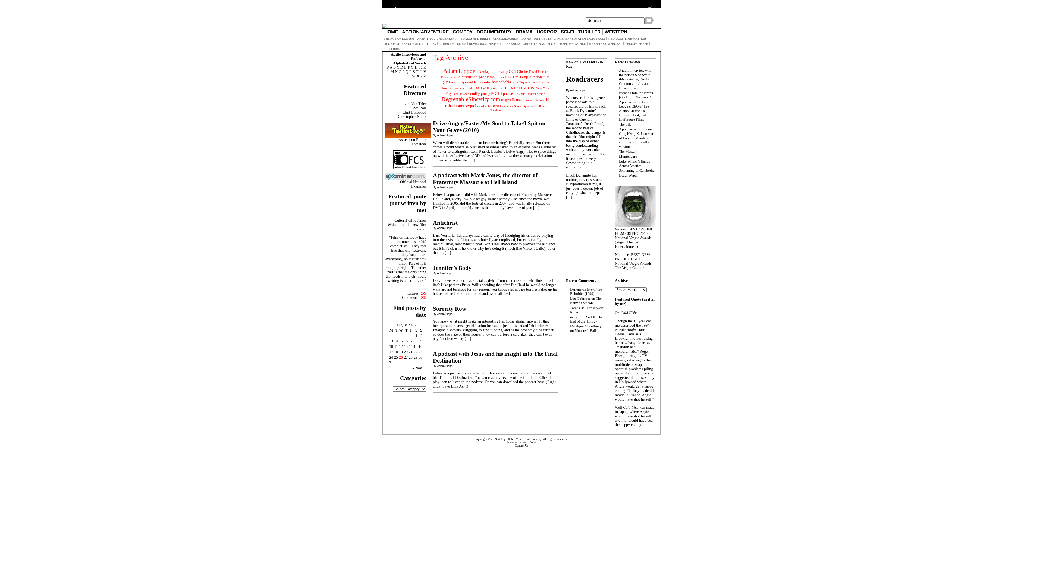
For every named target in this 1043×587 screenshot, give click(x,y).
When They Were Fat (605, 43)
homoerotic (482, 82)
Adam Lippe (457, 71)
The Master (627, 151)
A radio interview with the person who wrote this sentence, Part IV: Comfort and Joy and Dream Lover (635, 79)
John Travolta (540, 82)
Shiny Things (534, 43)
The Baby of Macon (586, 300)
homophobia (501, 82)
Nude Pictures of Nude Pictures (410, 43)
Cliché (522, 71)
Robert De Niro (535, 100)
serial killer (484, 106)
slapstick (507, 106)
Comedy (463, 32)
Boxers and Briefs (475, 38)
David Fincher (538, 71)
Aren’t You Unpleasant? (437, 38)
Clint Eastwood (414, 112)
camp (503, 72)
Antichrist (445, 223)
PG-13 (496, 93)
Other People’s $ (452, 43)
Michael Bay (484, 88)
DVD (517, 77)
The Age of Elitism (399, 38)
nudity (475, 94)
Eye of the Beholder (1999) (586, 291)
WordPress (529, 442)
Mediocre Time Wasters (627, 38)
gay (445, 81)
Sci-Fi (567, 32)
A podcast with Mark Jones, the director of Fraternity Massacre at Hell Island (485, 178)
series (496, 106)
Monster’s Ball (585, 331)
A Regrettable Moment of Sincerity (520, 439)
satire (460, 106)
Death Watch (628, 175)
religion (506, 100)
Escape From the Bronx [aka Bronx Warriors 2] (636, 95)
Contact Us (521, 445)
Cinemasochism (506, 38)
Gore (452, 82)
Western (616, 32)
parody (485, 94)
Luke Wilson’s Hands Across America (634, 163)
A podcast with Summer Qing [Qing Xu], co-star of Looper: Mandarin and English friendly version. (636, 138)
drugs (500, 77)
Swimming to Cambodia (637, 170)
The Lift (625, 124)
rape (542, 93)
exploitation (532, 77)
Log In (650, 7)
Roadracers (584, 79)
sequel (470, 106)
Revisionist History (485, 43)
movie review (519, 87)
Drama (524, 32)
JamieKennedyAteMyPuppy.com (579, 38)
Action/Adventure (425, 32)
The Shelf (512, 43)
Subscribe (392, 49)
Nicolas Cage (461, 93)
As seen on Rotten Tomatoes (412, 142)
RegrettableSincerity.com (471, 99)
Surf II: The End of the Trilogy (586, 319)
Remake (518, 100)
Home (391, 32)
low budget (450, 88)
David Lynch (449, 77)
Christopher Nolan (412, 117)
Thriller (589, 32)
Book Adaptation (485, 72)
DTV (508, 77)
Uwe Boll (418, 108)
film (546, 77)
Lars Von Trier (414, 104)
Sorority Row (449, 308)
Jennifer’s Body (452, 268)
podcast (508, 94)
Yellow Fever (636, 43)
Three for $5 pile (572, 43)
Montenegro (628, 156)
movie (497, 88)
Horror (547, 32)
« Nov (417, 368)
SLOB (551, 43)
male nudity (467, 88)
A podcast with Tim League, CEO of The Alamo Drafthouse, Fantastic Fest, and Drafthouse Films (634, 110)
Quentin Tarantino (527, 93)
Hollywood (464, 82)
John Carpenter (521, 82)
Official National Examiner (413, 184)
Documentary (494, 32)
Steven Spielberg (524, 106)
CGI (512, 71)
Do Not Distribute (536, 38)
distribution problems (476, 76)
